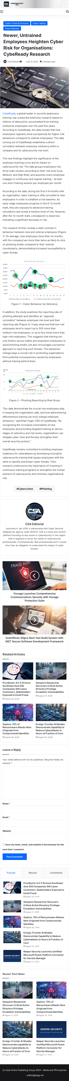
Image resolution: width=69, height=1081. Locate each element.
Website (7, 831)
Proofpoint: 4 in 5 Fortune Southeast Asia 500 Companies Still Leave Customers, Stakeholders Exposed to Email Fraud (16, 688)
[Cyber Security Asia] (34, 4)
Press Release (12, 28)
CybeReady (9, 113)
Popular (11, 872)
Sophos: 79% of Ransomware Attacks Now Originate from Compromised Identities (43, 920)
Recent (33, 872)
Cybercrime (25, 488)
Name (6, 803)
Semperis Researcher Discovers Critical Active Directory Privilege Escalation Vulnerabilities (41, 905)
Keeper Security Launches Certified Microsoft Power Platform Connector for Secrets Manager (43, 955)
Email (6, 817)
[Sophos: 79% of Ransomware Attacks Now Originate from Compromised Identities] (18, 712)
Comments (56, 872)
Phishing (46, 488)
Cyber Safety (39, 23)
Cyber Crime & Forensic (17, 23)
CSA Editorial (13, 61)
